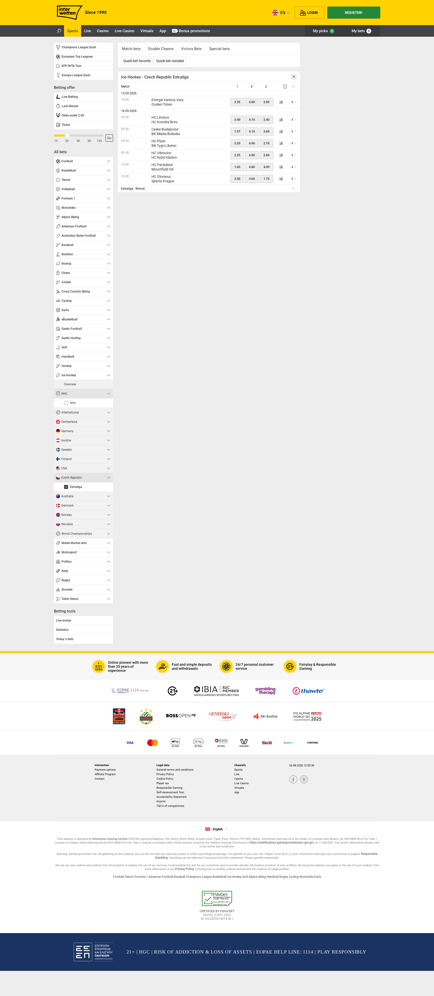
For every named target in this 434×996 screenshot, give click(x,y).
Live (236, 774)
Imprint (161, 801)
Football (119, 877)
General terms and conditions (175, 769)
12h (99, 141)
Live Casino (241, 783)
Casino (238, 778)
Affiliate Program (105, 774)
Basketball (219, 877)
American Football (161, 877)
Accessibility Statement (171, 797)
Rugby (284, 877)
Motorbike (307, 877)
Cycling (294, 877)
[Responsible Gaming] (172, 691)
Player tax (162, 783)
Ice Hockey (234, 877)
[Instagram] (304, 779)
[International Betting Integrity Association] (216, 691)
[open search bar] (59, 31)
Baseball (180, 877)
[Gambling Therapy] (265, 691)
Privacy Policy (165, 774)
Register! (353, 13)
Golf (245, 877)
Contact (99, 778)
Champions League (199, 877)
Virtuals (239, 788)
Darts (317, 877)
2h (67, 141)
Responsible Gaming (169, 788)
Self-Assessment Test (170, 792)
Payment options (105, 769)
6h (89, 141)
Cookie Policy (164, 778)
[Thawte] (308, 691)
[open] (217, 907)
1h (56, 141)
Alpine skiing (258, 877)
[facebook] (293, 779)
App (236, 792)
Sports (238, 769)
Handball (273, 877)
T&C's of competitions (170, 806)
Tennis (129, 877)
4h (78, 141)
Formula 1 (141, 877)
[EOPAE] (130, 691)
